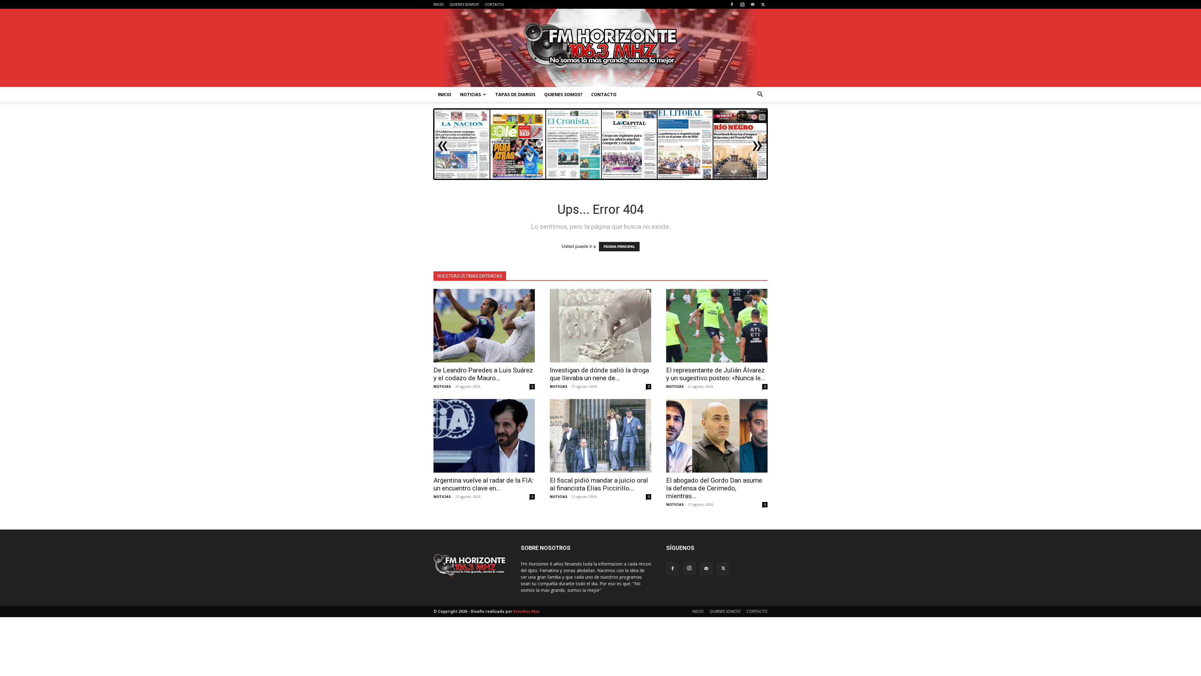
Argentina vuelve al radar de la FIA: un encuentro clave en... (483, 484)
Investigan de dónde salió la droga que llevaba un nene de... (599, 374)
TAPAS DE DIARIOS (515, 94)
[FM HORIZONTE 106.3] (600, 48)
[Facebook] (732, 4)
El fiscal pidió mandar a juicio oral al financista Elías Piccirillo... (599, 484)
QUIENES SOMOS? (464, 4)
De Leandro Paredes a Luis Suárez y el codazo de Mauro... (483, 374)
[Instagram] (742, 4)
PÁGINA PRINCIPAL (619, 246)
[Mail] (752, 4)
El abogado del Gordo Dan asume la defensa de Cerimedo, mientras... (714, 488)
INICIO (438, 4)
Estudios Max (526, 611)
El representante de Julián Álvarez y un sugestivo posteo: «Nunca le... (715, 374)
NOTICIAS (470, 94)
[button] (760, 95)
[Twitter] (763, 4)
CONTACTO (494, 4)
